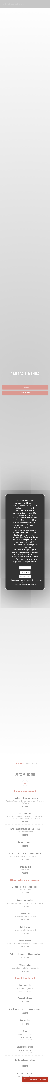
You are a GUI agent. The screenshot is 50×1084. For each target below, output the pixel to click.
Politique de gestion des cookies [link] (25, 584)
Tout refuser (25, 572)
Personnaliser (25, 576)
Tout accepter (25, 568)
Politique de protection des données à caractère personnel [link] (26, 581)
